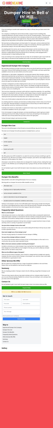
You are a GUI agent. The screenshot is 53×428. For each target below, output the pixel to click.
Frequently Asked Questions (10, 334)
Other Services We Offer (9, 337)
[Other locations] (46, 3)
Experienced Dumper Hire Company (12, 327)
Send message (21, 319)
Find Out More (27, 62)
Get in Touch (26, 173)
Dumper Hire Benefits (8, 332)
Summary (5, 339)
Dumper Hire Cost (7, 330)
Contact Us (27, 121)
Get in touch (26, 21)
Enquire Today (26, 288)
